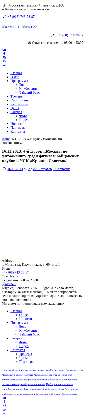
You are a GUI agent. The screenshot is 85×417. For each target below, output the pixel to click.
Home (6, 139)
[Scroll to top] (4, 413)
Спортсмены (19, 100)
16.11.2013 (15, 169)
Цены (14, 108)
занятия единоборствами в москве (27, 384)
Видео (24, 120)
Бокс (22, 84)
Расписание (19, 104)
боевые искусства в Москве (43, 370)
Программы (19, 81)
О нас (14, 77)
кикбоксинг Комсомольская (63, 394)
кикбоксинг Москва (12, 394)
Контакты (17, 131)
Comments (61, 169)
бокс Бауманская (32, 389)
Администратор (40, 169)
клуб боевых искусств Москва (26, 375)
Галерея (16, 112)
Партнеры (18, 127)
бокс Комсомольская (53, 389)
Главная (16, 73)
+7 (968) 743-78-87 (21, 16)
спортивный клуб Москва (15, 370)
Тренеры (16, 96)
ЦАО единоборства (56, 384)
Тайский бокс (29, 92)
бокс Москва (71, 389)
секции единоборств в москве (40, 379)
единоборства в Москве (55, 375)
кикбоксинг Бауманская (35, 394)
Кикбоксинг (28, 88)
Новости (16, 123)
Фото (23, 116)
